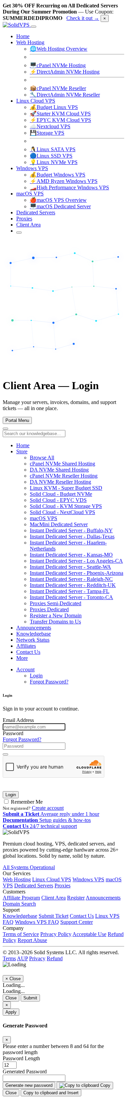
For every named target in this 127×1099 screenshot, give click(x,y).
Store (21, 451)
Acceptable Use (89, 934)
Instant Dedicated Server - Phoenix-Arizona (76, 573)
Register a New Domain (56, 615)
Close (11, 997)
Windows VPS (88, 879)
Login (36, 675)
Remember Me (26, 802)
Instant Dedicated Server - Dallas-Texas (72, 536)
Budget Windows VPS (57, 175)
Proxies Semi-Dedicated (55, 603)
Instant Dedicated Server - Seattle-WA (70, 567)
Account (25, 669)
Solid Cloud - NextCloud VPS (62, 512)
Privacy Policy (55, 934)
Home (22, 36)
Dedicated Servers (35, 212)
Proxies (24, 218)
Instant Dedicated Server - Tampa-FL (69, 591)
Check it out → (82, 18)
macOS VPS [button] (30, 193)
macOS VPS (43, 518)
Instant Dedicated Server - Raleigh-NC (71, 579)
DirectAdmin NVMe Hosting (65, 72)
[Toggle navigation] (33, 27)
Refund (55, 958)
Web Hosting (17, 879)
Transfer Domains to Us (55, 621)
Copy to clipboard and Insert (51, 1092)
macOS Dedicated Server (60, 206)
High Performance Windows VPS (69, 187)
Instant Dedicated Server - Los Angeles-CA (76, 561)
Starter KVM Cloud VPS (60, 113)
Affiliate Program (21, 898)
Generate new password (28, 1085)
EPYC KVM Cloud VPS (60, 120)
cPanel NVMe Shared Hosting (62, 463)
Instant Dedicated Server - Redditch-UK (73, 585)
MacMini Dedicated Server (59, 524)
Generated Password (25, 1071)
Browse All (42, 457)
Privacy (37, 958)
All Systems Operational (29, 867)
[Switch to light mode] (19, 233)
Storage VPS (47, 133)
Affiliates (26, 646)
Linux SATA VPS (53, 149)
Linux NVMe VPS (54, 162)
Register (76, 898)
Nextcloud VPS (50, 126)
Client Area (28, 224)
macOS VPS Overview (58, 200)
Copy (104, 1085)
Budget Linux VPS (54, 107)
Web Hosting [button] (30, 42)
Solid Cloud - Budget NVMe (61, 494)
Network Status (32, 640)
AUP (22, 958)
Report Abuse (32, 940)
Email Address (18, 720)
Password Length (21, 1058)
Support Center (76, 922)
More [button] (22, 658)
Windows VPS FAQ (37, 922)
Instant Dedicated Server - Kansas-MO (71, 555)
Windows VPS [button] (32, 168)
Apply (11, 1012)
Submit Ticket (53, 916)
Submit (30, 997)
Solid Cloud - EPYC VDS (58, 500)
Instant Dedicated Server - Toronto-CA (71, 597)
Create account (48, 808)
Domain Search (19, 904)
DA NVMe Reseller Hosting (60, 482)
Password (13, 733)
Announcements (33, 628)
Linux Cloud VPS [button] (35, 101)
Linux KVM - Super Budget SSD (66, 488)
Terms (9, 958)
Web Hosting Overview (58, 49)
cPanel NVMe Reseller (58, 88)
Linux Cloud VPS (51, 879)
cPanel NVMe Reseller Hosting (64, 476)
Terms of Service (21, 934)
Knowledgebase (33, 634)
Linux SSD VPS (51, 156)
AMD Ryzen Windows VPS (64, 181)
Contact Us (28, 652)
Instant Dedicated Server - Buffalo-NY (71, 530)
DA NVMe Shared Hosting (59, 470)
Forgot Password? (49, 682)
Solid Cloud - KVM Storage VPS (66, 506)
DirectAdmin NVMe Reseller (65, 95)
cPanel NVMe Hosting (58, 65)
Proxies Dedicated (49, 609)
